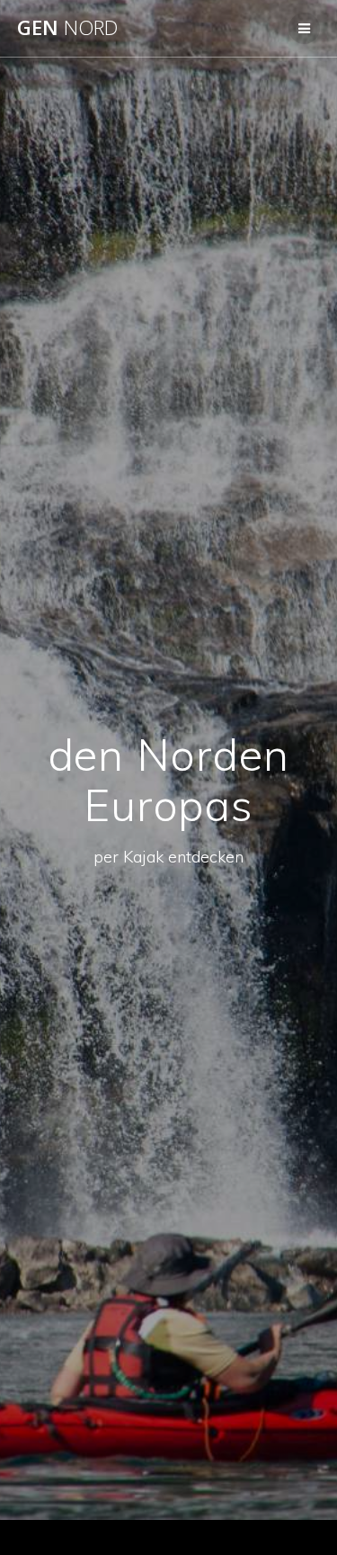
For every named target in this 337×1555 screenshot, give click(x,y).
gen (67, 28)
